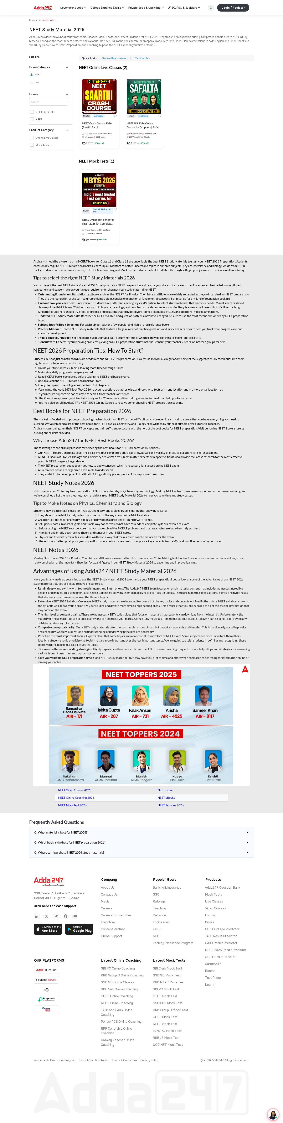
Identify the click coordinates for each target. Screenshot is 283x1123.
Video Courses (215, 908)
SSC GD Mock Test (167, 975)
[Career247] (46, 1009)
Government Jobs (71, 7)
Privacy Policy (149, 1060)
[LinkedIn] (37, 916)
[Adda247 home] (43, 8)
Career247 (213, 964)
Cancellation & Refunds (94, 1060)
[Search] (211, 8)
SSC (156, 894)
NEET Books (165, 790)
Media (105, 901)
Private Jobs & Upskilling (144, 7)
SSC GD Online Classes (117, 982)
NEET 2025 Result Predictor (225, 950)
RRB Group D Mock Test (170, 1010)
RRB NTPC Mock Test (169, 982)
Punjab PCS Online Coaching (121, 1022)
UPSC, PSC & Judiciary (182, 7)
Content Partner (113, 929)
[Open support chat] (273, 1114)
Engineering (161, 922)
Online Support (111, 936)
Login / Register (233, 7)
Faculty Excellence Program (173, 943)
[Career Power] (46, 980)
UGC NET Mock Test (168, 1045)
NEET (37, 74)
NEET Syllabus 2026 (171, 805)
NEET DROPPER (45, 112)
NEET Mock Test (165, 1024)
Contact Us (109, 894)
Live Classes (214, 901)
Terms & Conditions (124, 1060)
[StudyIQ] (46, 989)
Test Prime (213, 978)
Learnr (210, 985)
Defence (159, 915)
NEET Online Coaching (117, 1003)
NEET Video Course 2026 (74, 790)
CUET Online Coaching (117, 996)
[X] (46, 916)
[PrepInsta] (46, 999)
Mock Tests (42, 145)
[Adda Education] (46, 970)
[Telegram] (56, 916)
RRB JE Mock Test (166, 1038)
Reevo (210, 971)
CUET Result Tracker (220, 957)
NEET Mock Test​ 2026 (72, 805)
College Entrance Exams (105, 7)
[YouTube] (75, 916)
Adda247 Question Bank (222, 888)
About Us (107, 888)
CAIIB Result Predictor (221, 943)
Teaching (159, 908)
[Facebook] (66, 916)
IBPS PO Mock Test (167, 1031)
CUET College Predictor (222, 929)
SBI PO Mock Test (166, 989)
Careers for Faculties (116, 915)
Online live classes (46, 137)
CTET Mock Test (165, 996)
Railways (159, 901)
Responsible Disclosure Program (54, 1060)
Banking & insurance (167, 888)
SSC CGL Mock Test (168, 1003)
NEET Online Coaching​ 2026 (76, 797)
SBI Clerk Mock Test (167, 968)
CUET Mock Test (165, 1017)
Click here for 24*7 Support (55, 906)
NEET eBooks (166, 797)
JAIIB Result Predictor (221, 936)
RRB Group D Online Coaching (122, 975)
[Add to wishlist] (115, 115)
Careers (106, 908)
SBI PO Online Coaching (118, 968)
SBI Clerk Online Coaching (119, 989)
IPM (37, 82)
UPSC (157, 929)
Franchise (108, 922)
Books (209, 922)
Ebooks (210, 915)
